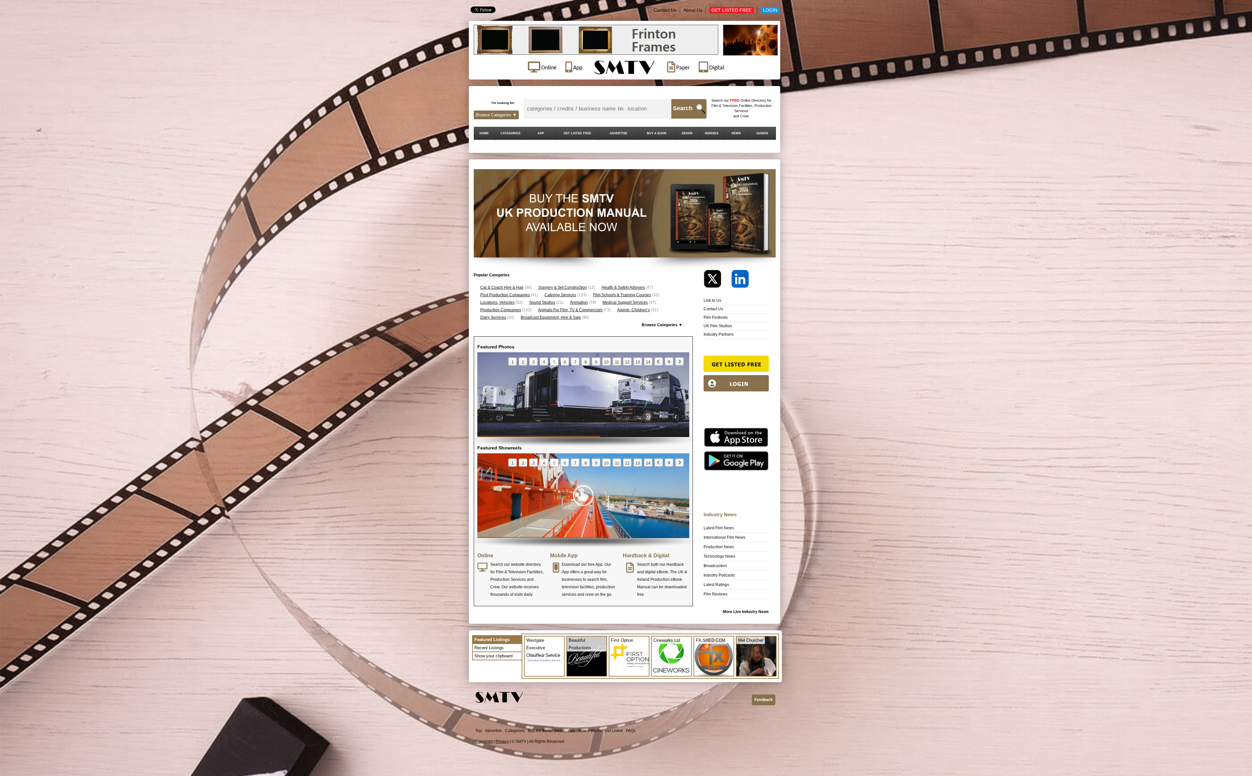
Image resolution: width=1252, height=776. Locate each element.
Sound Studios (542, 302)
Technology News (719, 556)
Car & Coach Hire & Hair (502, 287)
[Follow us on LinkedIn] (740, 280)
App (571, 730)
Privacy (502, 741)
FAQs (630, 730)
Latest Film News (719, 528)
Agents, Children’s (633, 310)
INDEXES (711, 133)
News (560, 730)
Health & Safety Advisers (623, 287)
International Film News (724, 537)
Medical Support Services (625, 302)
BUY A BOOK (657, 133)
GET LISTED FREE (577, 133)
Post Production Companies (505, 295)
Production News (719, 547)
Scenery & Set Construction (562, 287)
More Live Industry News (746, 611)
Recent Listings (489, 647)
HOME (484, 133)
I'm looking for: (503, 103)
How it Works (590, 730)
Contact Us (665, 10)
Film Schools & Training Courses (622, 295)
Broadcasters (715, 566)
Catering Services (560, 295)
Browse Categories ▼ (496, 114)
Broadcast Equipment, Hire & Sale (551, 317)
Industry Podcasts (719, 575)
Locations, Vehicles (497, 302)
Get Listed (614, 730)
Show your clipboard (493, 655)
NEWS (736, 133)
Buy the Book (539, 730)
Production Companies (500, 310)
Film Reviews (715, 594)
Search (683, 108)
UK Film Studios (718, 326)
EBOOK (687, 133)
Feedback (763, 699)
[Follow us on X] (717, 280)
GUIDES (762, 133)
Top (478, 730)
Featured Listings (492, 639)
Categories (515, 730)
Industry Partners (719, 334)
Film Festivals (716, 317)
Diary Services (493, 317)
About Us (692, 10)
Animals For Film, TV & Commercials (570, 310)
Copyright (484, 741)
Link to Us (712, 300)
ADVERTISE (618, 133)
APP (541, 133)
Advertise (493, 730)
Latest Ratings (716, 584)
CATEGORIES (510, 133)
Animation (579, 302)
